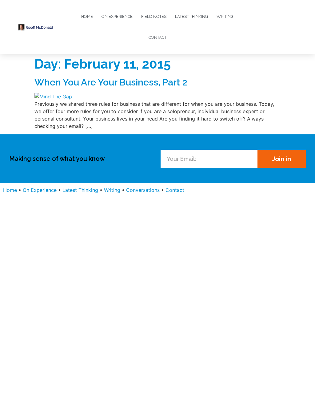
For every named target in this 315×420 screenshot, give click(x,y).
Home (87, 16)
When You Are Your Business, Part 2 (110, 82)
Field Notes (153, 16)
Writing (225, 16)
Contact (157, 37)
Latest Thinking (191, 16)
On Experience (117, 16)
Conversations (143, 190)
